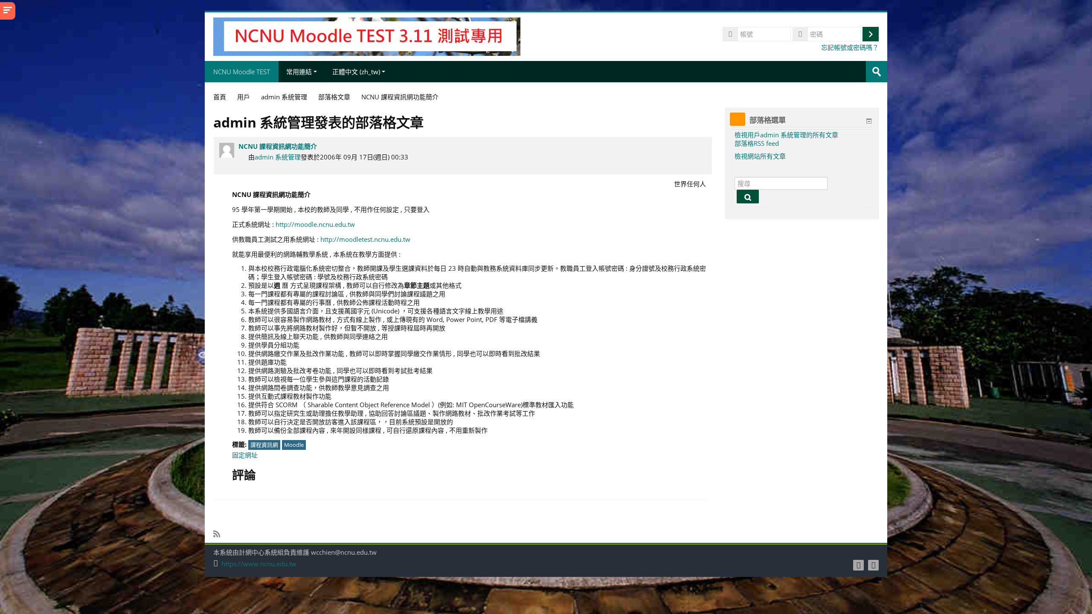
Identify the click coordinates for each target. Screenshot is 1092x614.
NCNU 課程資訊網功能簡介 (277, 146)
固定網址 (245, 455)
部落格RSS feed (757, 143)
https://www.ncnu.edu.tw (258, 564)
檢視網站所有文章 (760, 156)
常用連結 (299, 71)
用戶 (243, 97)
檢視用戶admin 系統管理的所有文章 (786, 134)
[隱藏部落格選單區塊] (868, 121)
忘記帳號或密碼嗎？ (850, 47)
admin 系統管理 (278, 157)
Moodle (294, 445)
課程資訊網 (264, 445)
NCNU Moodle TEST (241, 71)
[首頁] (366, 36)
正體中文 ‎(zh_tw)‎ (356, 71)
